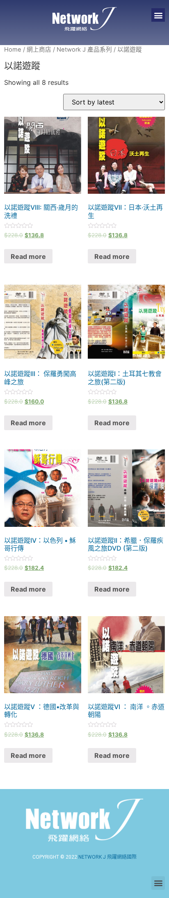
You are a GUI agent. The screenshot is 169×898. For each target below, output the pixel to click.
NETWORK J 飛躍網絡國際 (107, 857)
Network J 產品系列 (84, 49)
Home (12, 49)
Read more (28, 256)
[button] (158, 15)
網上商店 (39, 49)
